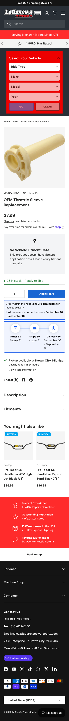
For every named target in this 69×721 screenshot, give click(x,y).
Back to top (34, 554)
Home (7, 121)
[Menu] (63, 13)
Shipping (9, 221)
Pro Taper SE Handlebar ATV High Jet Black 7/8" (18, 474)
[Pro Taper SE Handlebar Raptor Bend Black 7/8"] (51, 445)
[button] (38, 13)
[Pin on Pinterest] (31, 380)
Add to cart (46, 293)
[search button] (7, 24)
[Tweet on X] (16, 380)
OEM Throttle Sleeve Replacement (31, 121)
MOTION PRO (11, 193)
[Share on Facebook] (23, 380)
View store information (22, 369)
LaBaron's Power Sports (24, 712)
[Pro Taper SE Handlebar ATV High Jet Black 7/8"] (18, 445)
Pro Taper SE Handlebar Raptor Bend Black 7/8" (49, 474)
